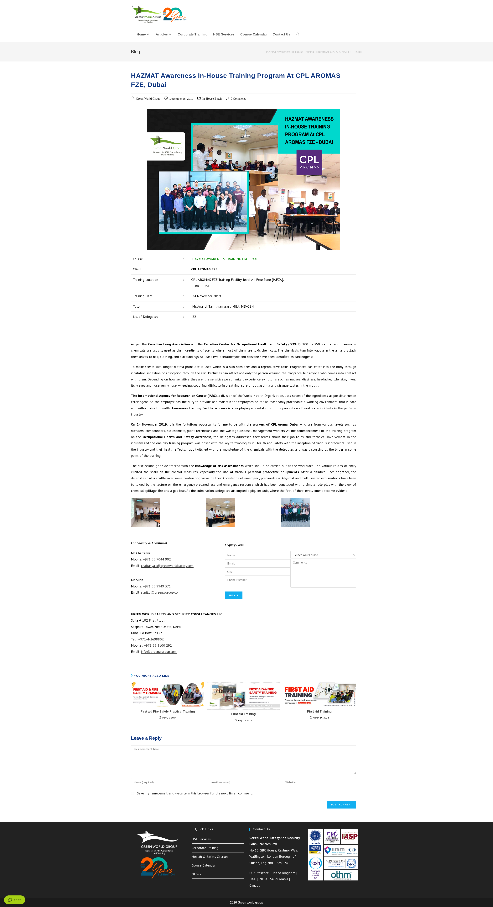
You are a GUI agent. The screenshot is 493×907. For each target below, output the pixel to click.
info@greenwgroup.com (159, 651)
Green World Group (148, 98)
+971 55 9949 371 (157, 586)
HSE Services (201, 839)
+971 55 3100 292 (158, 645)
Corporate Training (205, 848)
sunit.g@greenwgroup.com (160, 592)
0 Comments (238, 98)
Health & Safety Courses (210, 856)
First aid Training (243, 714)
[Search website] (297, 34)
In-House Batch (212, 98)
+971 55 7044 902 (157, 559)
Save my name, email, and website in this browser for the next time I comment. (194, 793)
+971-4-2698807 (150, 639)
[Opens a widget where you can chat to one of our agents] (14, 900)
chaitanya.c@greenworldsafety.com (167, 565)
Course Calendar (203, 865)
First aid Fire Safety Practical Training (168, 711)
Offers (196, 874)
